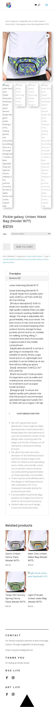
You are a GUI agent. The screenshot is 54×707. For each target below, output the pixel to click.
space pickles (8, 262)
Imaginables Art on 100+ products (31, 21)
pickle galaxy (36, 259)
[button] (47, 36)
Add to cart (24, 247)
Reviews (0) (14, 278)
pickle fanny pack (23, 259)
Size (5, 234)
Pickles (39, 256)
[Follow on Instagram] (13, 677)
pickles (45, 259)
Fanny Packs (10, 24)
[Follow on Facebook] (6, 677)
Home (7, 21)
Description (15, 273)
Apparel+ (14, 21)
